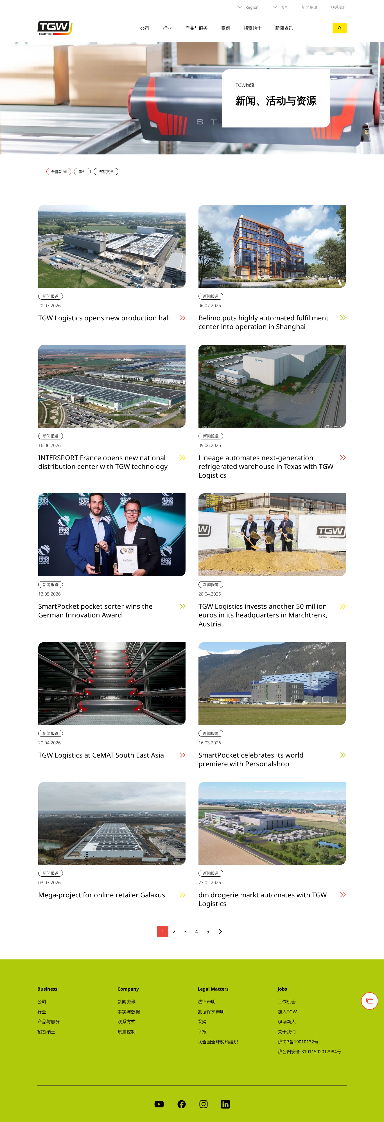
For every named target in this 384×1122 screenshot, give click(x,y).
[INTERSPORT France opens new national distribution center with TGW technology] (112, 385)
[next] (220, 931)
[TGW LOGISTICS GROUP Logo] (55, 27)
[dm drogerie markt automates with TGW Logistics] (272, 822)
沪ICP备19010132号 (298, 1042)
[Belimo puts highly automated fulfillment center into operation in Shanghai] (272, 245)
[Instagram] (203, 1104)
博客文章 (106, 171)
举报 (202, 1031)
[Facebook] (181, 1104)
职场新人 (287, 1021)
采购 (202, 1021)
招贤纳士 (253, 28)
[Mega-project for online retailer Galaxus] (112, 822)
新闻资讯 (309, 7)
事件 (82, 171)
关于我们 (287, 1031)
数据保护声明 (211, 1012)
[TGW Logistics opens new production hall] (112, 245)
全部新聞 (59, 171)
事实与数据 (129, 1012)
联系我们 (339, 7)
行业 (167, 28)
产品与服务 (196, 28)
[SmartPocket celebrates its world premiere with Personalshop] (272, 682)
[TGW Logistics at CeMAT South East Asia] (112, 682)
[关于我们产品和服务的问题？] (369, 1001)
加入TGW (287, 1012)
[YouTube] (159, 1104)
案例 (225, 28)
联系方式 (126, 1021)
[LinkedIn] (225, 1104)
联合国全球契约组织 (218, 1042)
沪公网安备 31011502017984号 (309, 1051)
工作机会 (287, 1001)
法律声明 (207, 1001)
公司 (144, 28)
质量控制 (126, 1031)
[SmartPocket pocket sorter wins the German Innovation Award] (112, 534)
